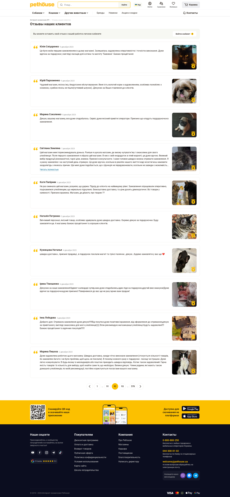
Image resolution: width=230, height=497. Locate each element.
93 (122, 386)
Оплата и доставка (83, 444)
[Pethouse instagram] (46, 452)
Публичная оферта (83, 453)
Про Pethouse (125, 440)
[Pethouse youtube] (32, 452)
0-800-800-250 (171, 440)
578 (133, 386)
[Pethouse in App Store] (191, 416)
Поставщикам (125, 453)
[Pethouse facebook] (39, 452)
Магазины (123, 444)
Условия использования (86, 461)
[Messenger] (189, 475)
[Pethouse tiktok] (60, 452)
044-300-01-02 (171, 451)
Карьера (122, 449)
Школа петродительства (86, 470)
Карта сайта (80, 466)
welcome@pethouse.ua (175, 461)
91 (107, 386)
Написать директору (128, 461)
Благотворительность (129, 457)
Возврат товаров (82, 449)
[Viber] (183, 475)
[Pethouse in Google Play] (191, 408)
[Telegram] (195, 475)
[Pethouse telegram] (53, 452)
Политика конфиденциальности (90, 457)
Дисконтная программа (86, 440)
